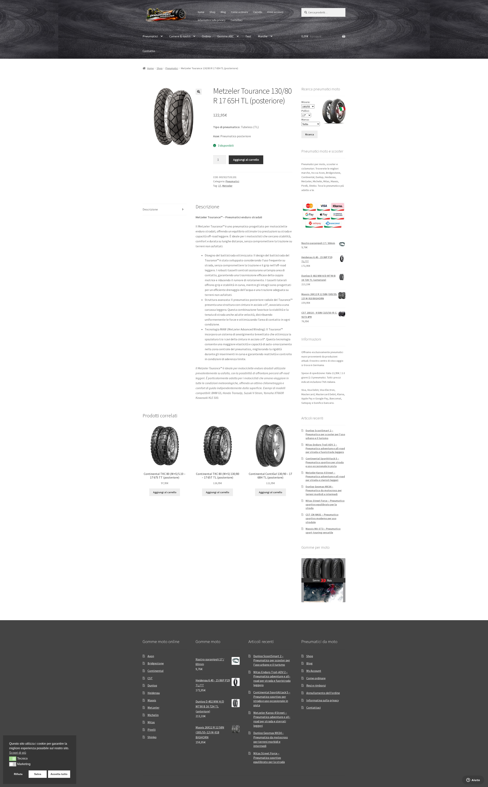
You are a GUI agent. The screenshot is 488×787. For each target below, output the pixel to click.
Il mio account (275, 12)
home (201, 12)
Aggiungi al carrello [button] (164, 492)
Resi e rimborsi (316, 685)
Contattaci (236, 20)
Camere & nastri (179, 36)
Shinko (152, 737)
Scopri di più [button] (17, 752)
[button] (199, 92)
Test (248, 36)
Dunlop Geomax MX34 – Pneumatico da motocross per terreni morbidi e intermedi (324, 490)
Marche (262, 36)
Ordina (206, 36)
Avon (151, 656)
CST (150, 678)
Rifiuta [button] (18, 774)
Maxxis (152, 700)
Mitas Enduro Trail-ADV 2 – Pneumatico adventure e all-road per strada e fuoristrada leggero (325, 448)
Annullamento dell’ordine (323, 693)
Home (150, 68)
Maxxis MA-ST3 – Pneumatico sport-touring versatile (323, 530)
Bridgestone (156, 663)
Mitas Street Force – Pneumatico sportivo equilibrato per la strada (325, 504)
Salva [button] (37, 774)
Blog (223, 12)
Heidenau (154, 693)
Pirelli (152, 730)
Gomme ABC (225, 36)
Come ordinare (239, 12)
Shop (212, 12)
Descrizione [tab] (150, 209)
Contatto (149, 51)
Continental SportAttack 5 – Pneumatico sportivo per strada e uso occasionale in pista (325, 462)
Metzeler (227, 185)
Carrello (257, 12)
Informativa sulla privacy (212, 20)
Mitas (151, 722)
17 (219, 185)
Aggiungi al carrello (246, 159)
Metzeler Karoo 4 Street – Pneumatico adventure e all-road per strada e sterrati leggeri (325, 476)
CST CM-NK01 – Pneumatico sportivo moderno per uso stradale (322, 518)
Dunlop (152, 685)
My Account (313, 671)
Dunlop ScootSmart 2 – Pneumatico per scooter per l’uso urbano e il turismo (325, 434)
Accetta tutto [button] (59, 774)
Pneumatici (150, 36)
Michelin (153, 715)
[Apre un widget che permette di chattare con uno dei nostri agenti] (473, 780)
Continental (156, 671)
